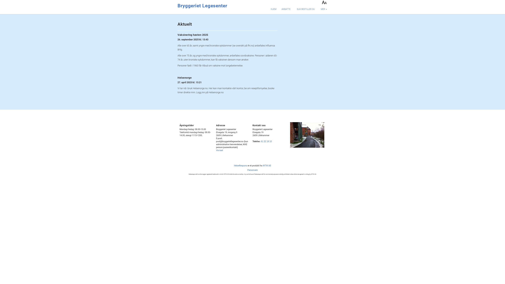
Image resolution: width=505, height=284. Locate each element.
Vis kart (219, 150)
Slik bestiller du (306, 9)
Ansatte (286, 9)
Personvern (252, 170)
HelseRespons (240, 165)
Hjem (273, 9)
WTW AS (267, 165)
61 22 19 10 (266, 141)
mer (323, 9)
